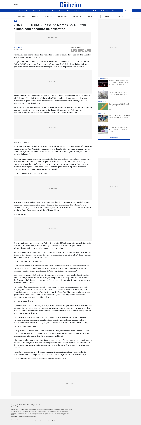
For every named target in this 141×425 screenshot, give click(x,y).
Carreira (48, 16)
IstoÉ (19, 11)
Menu (78, 11)
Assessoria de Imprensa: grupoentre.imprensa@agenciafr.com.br (44, 420)
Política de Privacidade (17, 420)
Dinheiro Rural (37, 11)
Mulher (95, 11)
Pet (113, 11)
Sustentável (105, 11)
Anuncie (127, 11)
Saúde (47, 11)
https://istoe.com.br (17, 416)
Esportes (70, 11)
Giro (15, 20)
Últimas (21, 16)
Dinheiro (27, 11)
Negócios (77, 16)
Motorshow (86, 11)
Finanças (108, 16)
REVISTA (34, 16)
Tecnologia (92, 16)
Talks (120, 16)
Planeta (61, 11)
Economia (62, 16)
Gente (54, 11)
